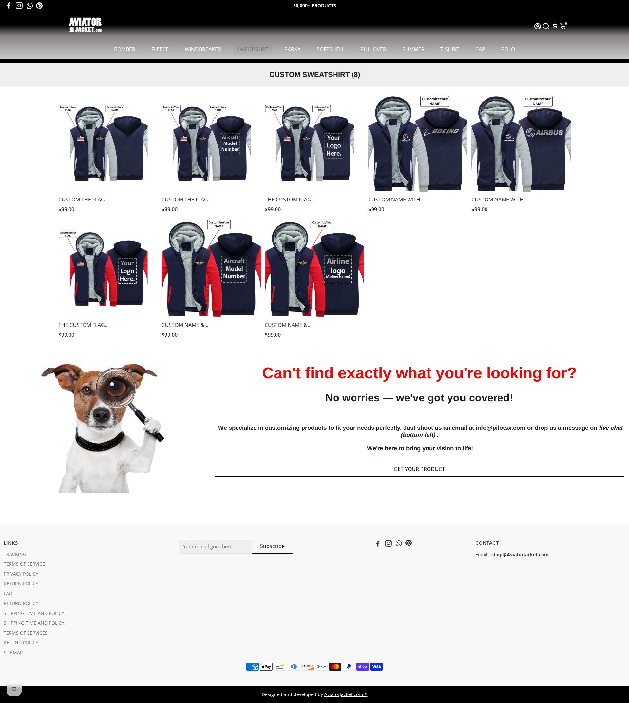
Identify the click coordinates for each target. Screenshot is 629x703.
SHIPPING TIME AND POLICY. (35, 613)
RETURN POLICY (21, 584)
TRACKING (15, 554)
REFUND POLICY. (22, 643)
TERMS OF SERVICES (26, 633)
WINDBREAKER (203, 49)
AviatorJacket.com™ (346, 694)
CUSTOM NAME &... (185, 325)
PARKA (292, 49)
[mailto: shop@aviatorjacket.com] (490, 555)
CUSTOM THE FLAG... (83, 199)
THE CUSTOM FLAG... (83, 325)
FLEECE (160, 49)
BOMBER (124, 49)
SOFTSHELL (330, 49)
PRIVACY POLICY (21, 574)
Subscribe (272, 546)
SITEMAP (13, 653)
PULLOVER (373, 49)
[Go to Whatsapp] (29, 5)
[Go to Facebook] (8, 5)
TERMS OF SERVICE (24, 564)
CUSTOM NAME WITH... (396, 199)
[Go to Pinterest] (39, 5)
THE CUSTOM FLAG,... (290, 199)
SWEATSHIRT (252, 49)
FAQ (8, 594)
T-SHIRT (449, 49)
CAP (480, 49)
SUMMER (413, 49)
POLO (508, 49)
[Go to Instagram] (19, 5)
